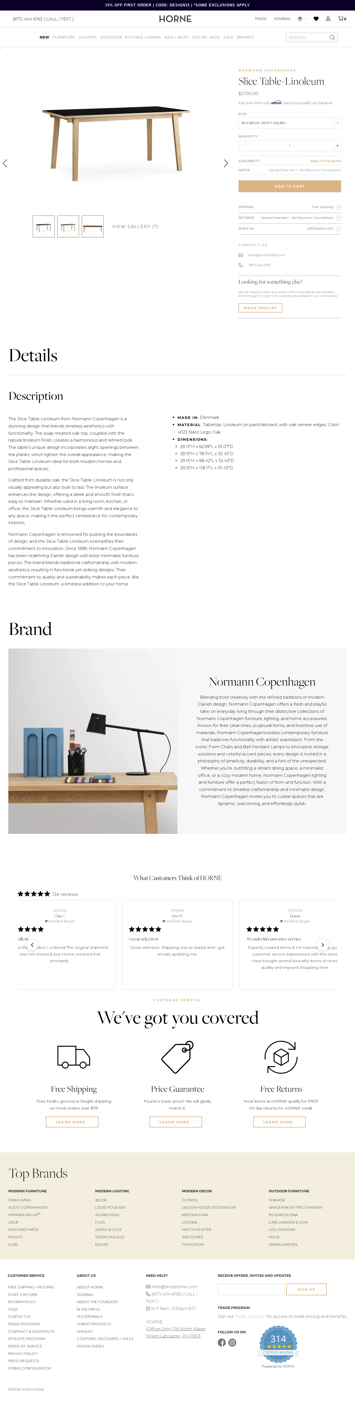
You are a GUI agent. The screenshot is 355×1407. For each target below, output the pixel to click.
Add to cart (290, 186)
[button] (32, 944)
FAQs (13, 1309)
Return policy (22, 1302)
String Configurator (29, 1368)
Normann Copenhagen (268, 70)
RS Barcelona (283, 1215)
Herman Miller (24, 1215)
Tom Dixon (193, 1244)
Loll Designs (282, 1229)
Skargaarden (283, 1244)
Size (243, 114)
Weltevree (192, 1237)
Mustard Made (23, 1229)
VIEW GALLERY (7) (135, 226)
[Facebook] (222, 1345)
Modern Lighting (112, 1191)
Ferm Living (19, 1200)
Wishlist (85, 1331)
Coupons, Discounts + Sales (105, 1339)
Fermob (277, 1200)
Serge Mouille (110, 1237)
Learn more (71, 1122)
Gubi (12, 1244)
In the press (88, 1309)
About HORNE (90, 1287)
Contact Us (19, 1316)
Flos (100, 1222)
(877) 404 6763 (259, 265)
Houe (274, 1237)
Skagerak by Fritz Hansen (295, 1207)
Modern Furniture (27, 1191)
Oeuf (13, 1222)
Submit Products (94, 1324)
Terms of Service (25, 1346)
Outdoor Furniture (289, 1191)
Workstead (107, 1215)
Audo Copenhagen (27, 1207)
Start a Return (22, 1295)
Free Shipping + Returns (31, 1287)
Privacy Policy (23, 1354)
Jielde (101, 1200)
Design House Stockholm (209, 1207)
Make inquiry (260, 308)
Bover (101, 1244)
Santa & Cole (108, 1229)
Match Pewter (196, 1229)
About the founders (97, 1302)
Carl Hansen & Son (288, 1222)
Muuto (15, 1237)
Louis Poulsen (110, 1207)
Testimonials (89, 1316)
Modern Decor (197, 1191)
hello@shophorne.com (174, 1286)
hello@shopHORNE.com (266, 255)
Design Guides (90, 1346)
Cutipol (190, 1200)
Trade (261, 18)
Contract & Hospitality (31, 1331)
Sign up (306, 1289)
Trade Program (24, 1324)
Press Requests (23, 1361)
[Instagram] (232, 1345)
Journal (282, 18)
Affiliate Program (26, 1339)
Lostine (189, 1222)
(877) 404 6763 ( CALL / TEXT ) (43, 18)
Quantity (248, 136)
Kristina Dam (195, 1215)
